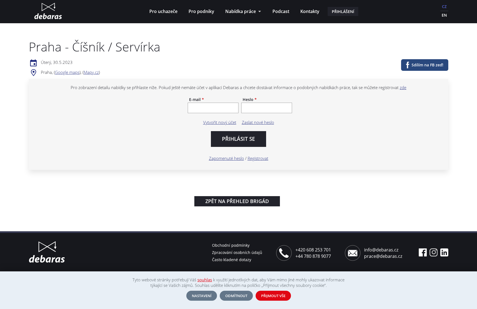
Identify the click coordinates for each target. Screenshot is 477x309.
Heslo (250, 100)
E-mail (196, 100)
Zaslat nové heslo (258, 122)
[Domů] (48, 11)
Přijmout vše (273, 295)
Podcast (280, 11)
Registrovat (258, 158)
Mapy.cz (91, 72)
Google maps (67, 72)
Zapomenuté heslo (226, 158)
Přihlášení (343, 11)
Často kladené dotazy (231, 259)
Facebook (423, 252)
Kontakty (309, 11)
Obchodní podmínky (231, 245)
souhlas (204, 279)
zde (403, 87)
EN (444, 15)
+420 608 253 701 (313, 250)
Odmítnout (236, 295)
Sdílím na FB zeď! (427, 64)
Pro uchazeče (163, 11)
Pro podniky (201, 11)
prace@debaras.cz (383, 256)
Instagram (434, 252)
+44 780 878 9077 (313, 256)
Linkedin (444, 252)
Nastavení (201, 295)
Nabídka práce (239, 12)
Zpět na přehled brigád (237, 201)
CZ (444, 6)
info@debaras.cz (381, 250)
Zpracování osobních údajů (237, 252)
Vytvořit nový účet (219, 122)
